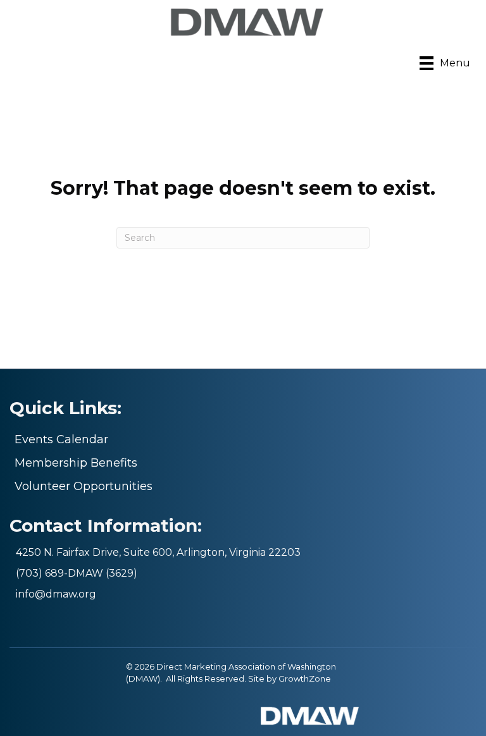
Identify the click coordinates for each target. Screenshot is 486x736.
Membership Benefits (76, 463)
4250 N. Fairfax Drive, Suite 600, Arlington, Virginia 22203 (158, 552)
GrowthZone (304, 678)
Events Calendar (61, 439)
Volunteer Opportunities (84, 486)
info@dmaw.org (56, 594)
